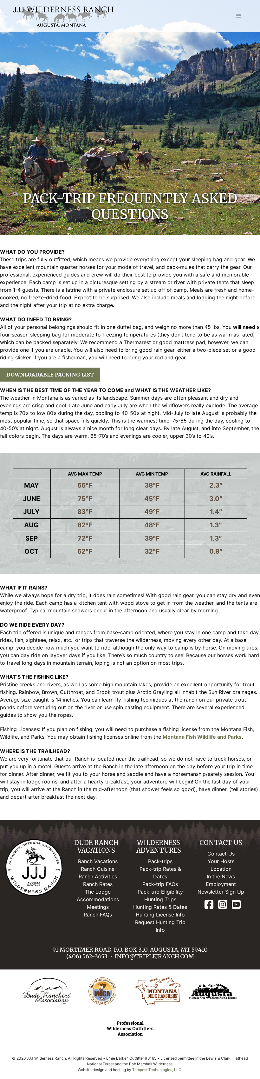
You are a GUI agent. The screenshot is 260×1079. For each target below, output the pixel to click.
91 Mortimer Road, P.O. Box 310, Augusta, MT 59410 (130, 949)
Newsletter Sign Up (221, 892)
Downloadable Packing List (50, 374)
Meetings (98, 907)
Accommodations (98, 899)
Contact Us (221, 853)
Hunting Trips (160, 899)
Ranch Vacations (98, 861)
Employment (221, 884)
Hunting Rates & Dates (160, 907)
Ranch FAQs (98, 914)
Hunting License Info (160, 914)
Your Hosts (221, 861)
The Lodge (98, 892)
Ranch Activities (98, 876)
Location (221, 869)
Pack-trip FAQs (160, 884)
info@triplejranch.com (154, 956)
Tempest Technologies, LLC (156, 1069)
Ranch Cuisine (97, 869)
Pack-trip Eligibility (160, 892)
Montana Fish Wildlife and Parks (202, 737)
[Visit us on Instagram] (222, 904)
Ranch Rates (98, 884)
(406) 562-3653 (86, 956)
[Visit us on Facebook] (209, 904)
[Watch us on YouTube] (236, 904)
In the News (221, 876)
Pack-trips (160, 861)
